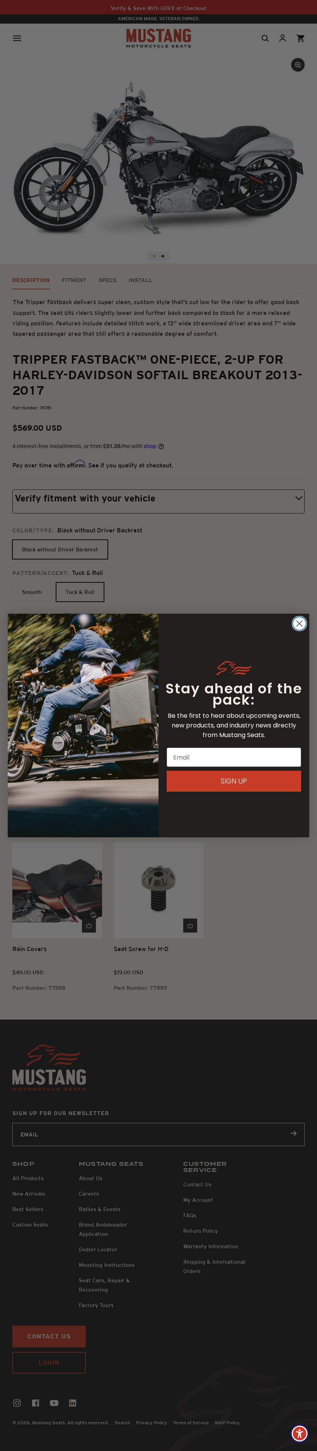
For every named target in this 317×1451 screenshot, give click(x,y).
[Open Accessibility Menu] (299, 1433)
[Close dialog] (299, 623)
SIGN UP (234, 781)
